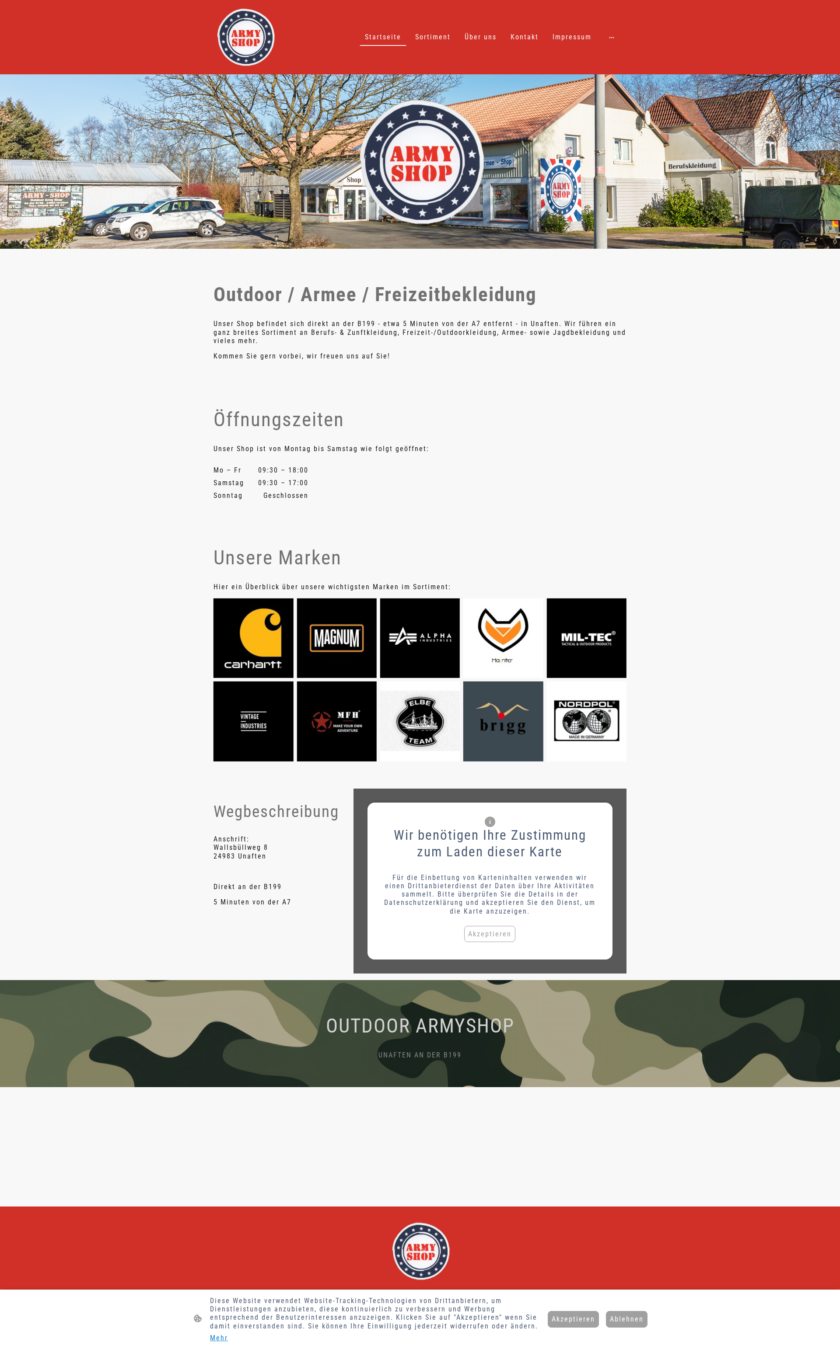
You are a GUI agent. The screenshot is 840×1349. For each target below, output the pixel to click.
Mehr (219, 1338)
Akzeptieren (489, 934)
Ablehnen (627, 1319)
